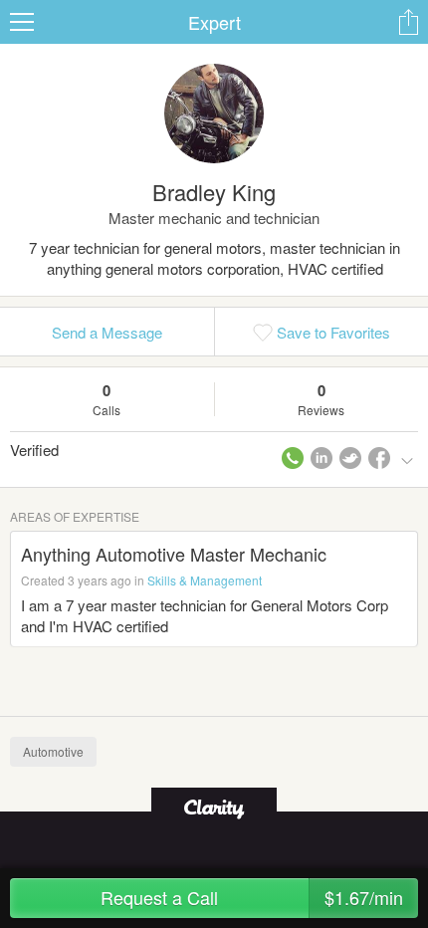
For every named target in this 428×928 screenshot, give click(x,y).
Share (408, 22)
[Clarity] (214, 807)
